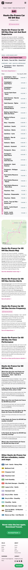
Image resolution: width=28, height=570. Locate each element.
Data (3, 560)
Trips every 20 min (15, 24)
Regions (3, 545)
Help (3, 551)
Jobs (16, 549)
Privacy (16, 551)
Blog (3, 547)
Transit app (19, 321)
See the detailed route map (10, 271)
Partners (4, 556)
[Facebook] (19, 561)
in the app (8, 406)
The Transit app (17, 290)
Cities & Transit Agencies (7, 558)
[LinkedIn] (21, 561)
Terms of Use (18, 552)
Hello (3, 543)
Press (3, 549)
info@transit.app (19, 558)
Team (16, 547)
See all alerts (6, 299)
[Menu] (25, 3)
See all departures (7, 330)
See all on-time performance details (13, 358)
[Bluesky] (17, 561)
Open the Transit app (6, 283)
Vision (16, 545)
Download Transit (13, 533)
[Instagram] (15, 561)
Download (19, 565)
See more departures (8, 71)
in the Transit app (13, 438)
